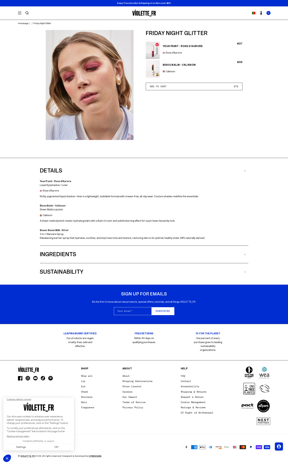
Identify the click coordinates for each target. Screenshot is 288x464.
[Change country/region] (253, 13)
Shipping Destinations (137, 381)
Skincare (86, 397)
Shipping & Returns (193, 392)
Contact (186, 381)
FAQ (183, 376)
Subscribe (163, 311)
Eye (83, 386)
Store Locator (131, 386)
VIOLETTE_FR (27, 456)
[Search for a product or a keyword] (27, 13)
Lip (83, 381)
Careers (127, 392)
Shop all (87, 376)
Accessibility (190, 386)
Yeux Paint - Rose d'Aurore (55, 181)
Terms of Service (134, 402)
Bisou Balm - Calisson (52, 205)
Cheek (84, 392)
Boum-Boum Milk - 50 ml (54, 230)
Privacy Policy (132, 407)
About (126, 376)
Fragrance (87, 407)
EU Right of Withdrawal (197, 412)
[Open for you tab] (279, 446)
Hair (84, 402)
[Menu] (19, 13)
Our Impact (129, 397)
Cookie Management (193, 402)
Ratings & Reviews (193, 407)
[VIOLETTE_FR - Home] (144, 13)
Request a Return (192, 397)
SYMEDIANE (95, 456)
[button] (268, 13)
